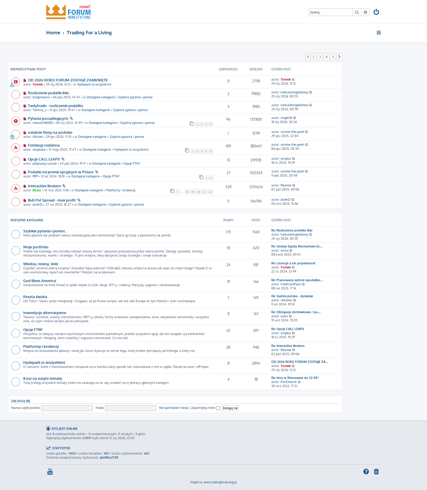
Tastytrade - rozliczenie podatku (55, 105)
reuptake (39, 149)
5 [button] (333, 56)
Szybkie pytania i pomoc (135, 97)
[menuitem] (377, 13)
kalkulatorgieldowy (294, 92)
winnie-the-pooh (292, 132)
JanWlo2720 (109, 457)
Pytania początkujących (48, 118)
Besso (37, 190)
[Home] (68, 11)
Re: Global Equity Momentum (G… (297, 246)
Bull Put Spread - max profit (52, 199)
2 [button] (314, 56)
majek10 (286, 118)
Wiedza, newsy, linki (40, 263)
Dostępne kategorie (101, 97)
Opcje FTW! (132, 163)
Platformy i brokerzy (120, 190)
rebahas (286, 300)
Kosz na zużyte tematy (42, 378)
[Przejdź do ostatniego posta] (293, 79)
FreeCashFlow (291, 284)
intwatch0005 (43, 123)
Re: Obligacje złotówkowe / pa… (296, 312)
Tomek (38, 84)
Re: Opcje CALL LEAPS (287, 329)
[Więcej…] (379, 32)
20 (198, 191)
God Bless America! (39, 280)
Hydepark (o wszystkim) (94, 84)
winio (284, 250)
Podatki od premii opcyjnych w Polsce (61, 171)
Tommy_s (39, 110)
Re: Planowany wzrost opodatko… (297, 280)
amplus (286, 158)
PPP (35, 176)
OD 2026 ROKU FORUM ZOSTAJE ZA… (300, 362)
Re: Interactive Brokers (287, 346)
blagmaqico (41, 97)
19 (192, 191)
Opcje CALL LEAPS (44, 158)
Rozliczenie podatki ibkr (48, 92)
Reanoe (286, 185)
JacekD (37, 204)
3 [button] (320, 56)
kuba (284, 316)
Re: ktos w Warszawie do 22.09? (295, 378)
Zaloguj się (20, 401)
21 (204, 191)
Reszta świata (35, 296)
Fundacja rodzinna (44, 144)
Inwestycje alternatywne (44, 312)
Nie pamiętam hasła (173, 408)
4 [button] (326, 56)
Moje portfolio (36, 246)
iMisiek (38, 137)
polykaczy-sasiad (45, 163)
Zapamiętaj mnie (203, 408)
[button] (339, 56)
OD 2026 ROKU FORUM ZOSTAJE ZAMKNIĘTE (68, 79)
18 (187, 191)
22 (210, 191)
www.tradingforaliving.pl (220, 482)
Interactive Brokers (44, 185)
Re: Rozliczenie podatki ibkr (292, 230)
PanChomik (289, 382)
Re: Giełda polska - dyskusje (292, 296)
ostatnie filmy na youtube (50, 132)
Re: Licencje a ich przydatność (293, 263)
